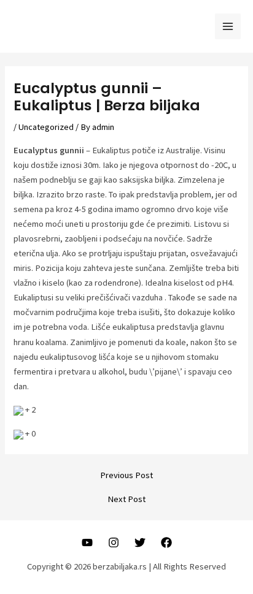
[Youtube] (87, 542)
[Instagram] (113, 542)
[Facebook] (166, 542)
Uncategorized (46, 126)
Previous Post (126, 475)
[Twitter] (140, 542)
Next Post (126, 499)
